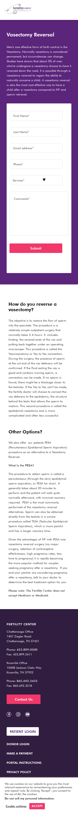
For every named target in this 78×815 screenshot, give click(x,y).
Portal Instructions (24, 763)
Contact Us (24, 699)
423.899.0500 (27, 649)
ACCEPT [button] (37, 806)
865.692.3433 (27, 681)
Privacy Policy (19, 772)
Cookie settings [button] (16, 806)
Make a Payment (20, 753)
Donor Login (18, 744)
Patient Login (23, 732)
